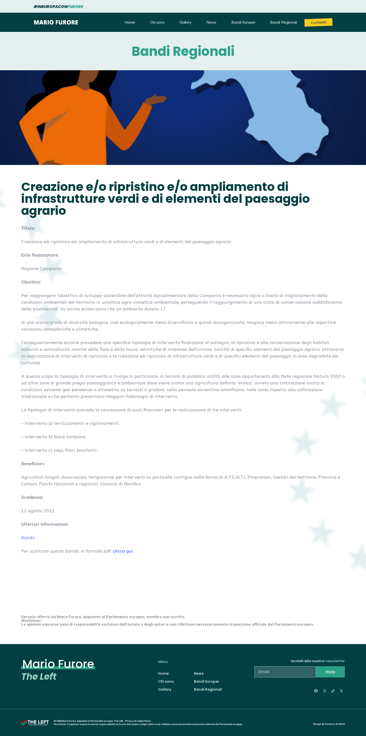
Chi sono (157, 22)
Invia (330, 671)
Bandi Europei (243, 22)
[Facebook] (315, 690)
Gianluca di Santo (335, 724)
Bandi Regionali (283, 22)
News (211, 22)
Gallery (185, 22)
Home (129, 22)
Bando (28, 537)
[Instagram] (324, 690)
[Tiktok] (332, 690)
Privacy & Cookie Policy (138, 721)
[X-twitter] (341, 690)
